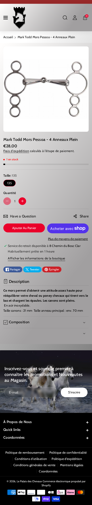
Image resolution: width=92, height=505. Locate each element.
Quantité (9, 193)
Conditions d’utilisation (31, 459)
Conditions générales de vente (34, 465)
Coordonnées (14, 437)
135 (9, 183)
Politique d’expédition (67, 459)
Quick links (12, 430)
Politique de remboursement (25, 453)
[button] (6, 17)
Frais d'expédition (16, 151)
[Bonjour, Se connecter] (75, 18)
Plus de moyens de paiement (68, 239)
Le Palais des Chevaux (29, 481)
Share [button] (84, 216)
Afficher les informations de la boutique (36, 258)
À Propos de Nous (17, 422)
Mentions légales (71, 465)
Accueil (8, 37)
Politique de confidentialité (68, 453)
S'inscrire (74, 392)
